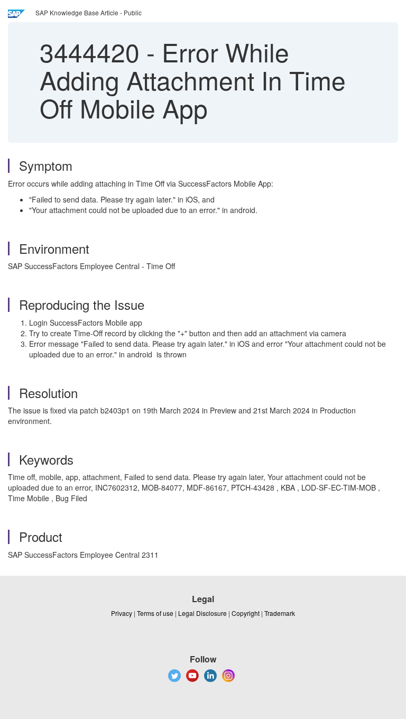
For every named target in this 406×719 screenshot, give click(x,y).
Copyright (246, 613)
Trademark (279, 613)
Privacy (121, 613)
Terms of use (155, 613)
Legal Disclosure (202, 613)
